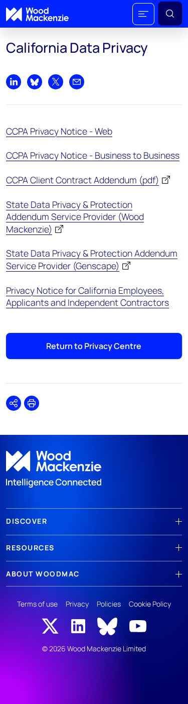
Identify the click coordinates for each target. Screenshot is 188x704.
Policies (109, 604)
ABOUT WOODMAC (43, 573)
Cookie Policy (150, 604)
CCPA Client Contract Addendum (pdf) (82, 180)
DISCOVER (26, 521)
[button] (143, 14)
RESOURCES (30, 547)
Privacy (77, 604)
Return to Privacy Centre (93, 345)
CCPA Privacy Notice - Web (59, 131)
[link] (94, 469)
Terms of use (37, 604)
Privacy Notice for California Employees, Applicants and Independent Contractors (87, 296)
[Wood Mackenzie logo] (37, 14)
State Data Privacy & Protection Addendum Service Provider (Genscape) (91, 259)
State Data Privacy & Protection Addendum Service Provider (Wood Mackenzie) (75, 216)
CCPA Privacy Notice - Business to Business (92, 155)
